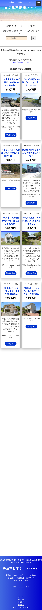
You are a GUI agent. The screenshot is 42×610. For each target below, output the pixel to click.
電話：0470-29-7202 (21, 580)
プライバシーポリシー (21, 607)
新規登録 (21, 602)
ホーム (21, 597)
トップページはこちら (21, 62)
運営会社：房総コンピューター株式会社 (21, 575)
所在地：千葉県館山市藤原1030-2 (21, 578)
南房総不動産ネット (21, 8)
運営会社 (21, 605)
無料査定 (21, 600)
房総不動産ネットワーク (21, 568)
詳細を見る (10, 135)
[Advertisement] (21, 452)
